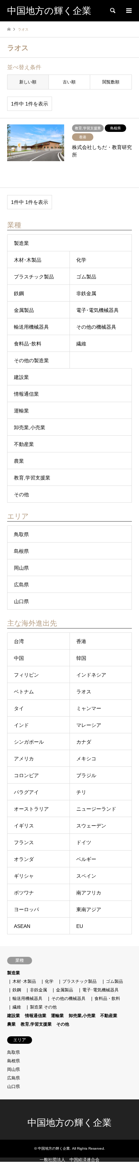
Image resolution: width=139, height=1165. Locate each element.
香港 (81, 641)
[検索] (112, 10)
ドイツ (83, 842)
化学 (81, 260)
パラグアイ (26, 792)
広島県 (21, 584)
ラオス (83, 691)
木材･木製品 (27, 260)
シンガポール (29, 742)
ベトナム (24, 691)
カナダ (83, 742)
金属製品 (24, 310)
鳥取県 (21, 534)
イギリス (24, 825)
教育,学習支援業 (32, 478)
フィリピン (26, 675)
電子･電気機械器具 (97, 310)
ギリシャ (24, 876)
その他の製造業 (31, 360)
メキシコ (86, 758)
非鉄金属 (86, 293)
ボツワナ (24, 892)
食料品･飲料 (27, 344)
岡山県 (21, 568)
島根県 (21, 551)
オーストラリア (31, 809)
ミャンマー (88, 708)
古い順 (69, 81)
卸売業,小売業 (29, 427)
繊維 (81, 344)
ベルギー (86, 859)
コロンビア (26, 775)
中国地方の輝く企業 (69, 1123)
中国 (19, 658)
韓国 (81, 658)
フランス (24, 842)
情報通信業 (26, 394)
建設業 (21, 377)
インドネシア (91, 675)
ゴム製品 (86, 276)
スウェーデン (91, 825)
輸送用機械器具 (31, 327)
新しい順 (27, 81)
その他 (21, 494)
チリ (81, 792)
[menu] (128, 10)
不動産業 (24, 444)
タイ (19, 708)
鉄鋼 (19, 293)
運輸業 (21, 411)
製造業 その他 (43, 1007)
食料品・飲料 (107, 998)
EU (79, 926)
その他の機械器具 (96, 327)
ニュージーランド (96, 809)
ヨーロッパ (26, 909)
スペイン (86, 876)
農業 (19, 461)
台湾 (19, 641)
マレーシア (88, 725)
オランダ (24, 859)
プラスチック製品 (34, 276)
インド (21, 725)
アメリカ (24, 758)
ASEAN (22, 926)
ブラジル (86, 775)
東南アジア (88, 909)
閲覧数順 (110, 81)
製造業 (21, 243)
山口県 (21, 601)
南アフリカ (88, 892)
